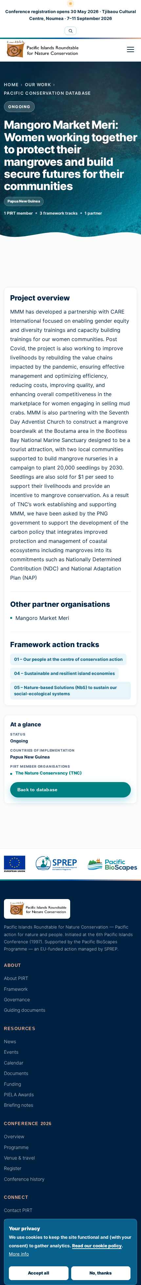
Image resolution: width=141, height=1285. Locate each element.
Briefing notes (18, 1105)
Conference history (24, 1179)
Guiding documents (24, 1010)
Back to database (37, 789)
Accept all (38, 1272)
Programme (16, 1147)
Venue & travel (19, 1157)
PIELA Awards (19, 1094)
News (10, 1041)
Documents (16, 1073)
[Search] (70, 31)
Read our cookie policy (97, 1245)
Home (11, 84)
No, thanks (101, 1272)
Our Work (38, 84)
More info (19, 1253)
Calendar (13, 1062)
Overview (14, 1136)
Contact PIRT (18, 1210)
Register (12, 1168)
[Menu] (130, 49)
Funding (12, 1084)
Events (11, 1052)
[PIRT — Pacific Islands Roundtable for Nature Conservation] (41, 49)
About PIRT (16, 978)
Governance (17, 999)
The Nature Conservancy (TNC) (48, 773)
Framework (16, 989)
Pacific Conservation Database (47, 93)
